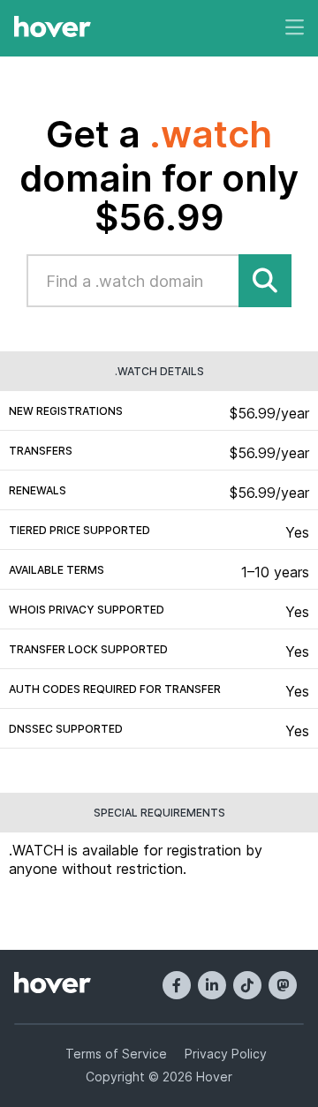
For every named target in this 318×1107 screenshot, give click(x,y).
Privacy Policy (226, 1053)
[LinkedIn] (212, 985)
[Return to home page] (52, 28)
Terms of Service (116, 1053)
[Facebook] (177, 985)
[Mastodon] (283, 985)
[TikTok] (247, 985)
